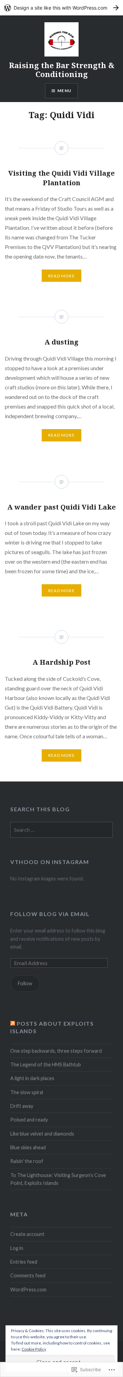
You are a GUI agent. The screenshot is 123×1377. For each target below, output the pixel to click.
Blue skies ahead (28, 1147)
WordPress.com (28, 1289)
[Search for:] (61, 830)
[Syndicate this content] (12, 1023)
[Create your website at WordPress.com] (61, 7)
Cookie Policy (34, 1349)
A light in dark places (32, 1078)
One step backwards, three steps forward (56, 1051)
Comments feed (27, 1275)
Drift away (21, 1106)
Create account (27, 1234)
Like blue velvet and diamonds (42, 1134)
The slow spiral (26, 1092)
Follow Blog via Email (50, 914)
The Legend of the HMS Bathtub (45, 1064)
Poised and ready (29, 1120)
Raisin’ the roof (26, 1161)
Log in (16, 1248)
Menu (64, 90)
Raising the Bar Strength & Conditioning (61, 69)
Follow (25, 983)
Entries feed (23, 1262)
